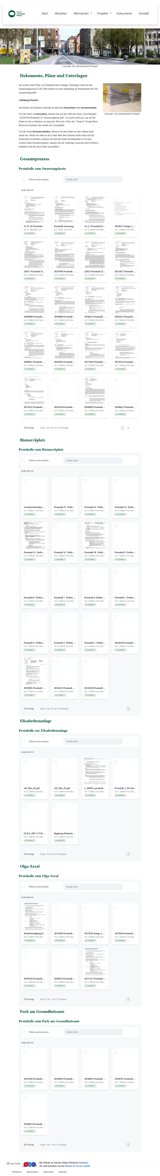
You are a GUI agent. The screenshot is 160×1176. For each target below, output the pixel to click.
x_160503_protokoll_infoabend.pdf (95, 788)
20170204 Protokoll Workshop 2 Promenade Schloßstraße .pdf (125, 933)
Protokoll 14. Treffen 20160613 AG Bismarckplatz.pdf (95, 507)
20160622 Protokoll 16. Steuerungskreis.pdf (125, 407)
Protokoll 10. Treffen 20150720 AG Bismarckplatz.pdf (95, 552)
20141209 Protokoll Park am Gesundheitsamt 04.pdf (34, 1079)
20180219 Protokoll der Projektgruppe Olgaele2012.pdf (65, 979)
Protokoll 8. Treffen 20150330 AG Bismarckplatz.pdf (34, 597)
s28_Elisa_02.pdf (32, 788)
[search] (119, 179)
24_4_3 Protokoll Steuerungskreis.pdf (95, 226)
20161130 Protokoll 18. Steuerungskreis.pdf (65, 407)
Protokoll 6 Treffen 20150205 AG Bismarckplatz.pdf (95, 597)
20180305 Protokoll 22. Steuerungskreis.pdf (65, 362)
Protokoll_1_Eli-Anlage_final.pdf (125, 788)
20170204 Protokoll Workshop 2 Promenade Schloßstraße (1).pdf (65, 933)
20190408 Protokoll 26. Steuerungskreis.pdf (65, 317)
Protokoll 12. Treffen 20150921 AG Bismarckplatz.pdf (34, 552)
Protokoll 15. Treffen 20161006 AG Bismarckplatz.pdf (65, 507)
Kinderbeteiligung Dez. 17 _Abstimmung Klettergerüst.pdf (34, 933)
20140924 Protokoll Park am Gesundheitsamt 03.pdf (65, 1079)
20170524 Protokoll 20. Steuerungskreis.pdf (125, 362)
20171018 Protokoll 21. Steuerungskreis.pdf (95, 362)
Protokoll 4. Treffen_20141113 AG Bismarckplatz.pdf (34, 643)
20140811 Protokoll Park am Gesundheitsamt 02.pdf (95, 1079)
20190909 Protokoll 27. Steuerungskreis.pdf (34, 317)
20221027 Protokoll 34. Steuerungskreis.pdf (125, 271)
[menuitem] (16, 1171)
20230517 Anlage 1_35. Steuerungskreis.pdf (125, 226)
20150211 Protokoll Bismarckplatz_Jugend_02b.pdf (65, 688)
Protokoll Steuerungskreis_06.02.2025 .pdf (65, 226)
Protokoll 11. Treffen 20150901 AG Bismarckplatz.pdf (65, 552)
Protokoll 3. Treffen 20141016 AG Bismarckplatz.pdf (65, 643)
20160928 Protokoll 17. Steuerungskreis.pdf (95, 407)
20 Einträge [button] (31, 428)
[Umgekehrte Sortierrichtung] (58, 179)
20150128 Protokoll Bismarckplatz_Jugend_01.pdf (95, 688)
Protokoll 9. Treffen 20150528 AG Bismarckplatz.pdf (125, 552)
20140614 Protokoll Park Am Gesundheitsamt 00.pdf (34, 1124)
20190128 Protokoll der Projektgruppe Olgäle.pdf (34, 979)
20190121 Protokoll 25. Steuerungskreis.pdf (95, 317)
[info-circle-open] (127, 179)
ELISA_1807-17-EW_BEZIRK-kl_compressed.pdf (34, 833)
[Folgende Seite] (134, 427)
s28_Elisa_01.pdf (62, 788)
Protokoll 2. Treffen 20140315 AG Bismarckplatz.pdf (95, 643)
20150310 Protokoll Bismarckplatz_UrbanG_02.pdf (125, 643)
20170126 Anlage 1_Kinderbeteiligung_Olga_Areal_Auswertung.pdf (95, 933)
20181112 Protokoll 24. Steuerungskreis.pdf (125, 317)
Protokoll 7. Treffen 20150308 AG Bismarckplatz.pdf (65, 597)
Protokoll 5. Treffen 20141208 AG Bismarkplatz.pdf (125, 597)
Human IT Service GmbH (77, 1166)
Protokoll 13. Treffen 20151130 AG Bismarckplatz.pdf (125, 507)
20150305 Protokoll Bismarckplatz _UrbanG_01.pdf (34, 688)
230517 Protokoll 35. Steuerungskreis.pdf (34, 271)
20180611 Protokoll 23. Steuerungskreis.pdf (34, 362)
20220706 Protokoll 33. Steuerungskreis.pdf (65, 271)
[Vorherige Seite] (116, 427)
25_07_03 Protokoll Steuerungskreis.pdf (34, 226)
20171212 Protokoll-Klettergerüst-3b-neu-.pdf (95, 979)
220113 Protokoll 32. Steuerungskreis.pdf (95, 271)
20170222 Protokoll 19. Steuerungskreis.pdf (34, 407)
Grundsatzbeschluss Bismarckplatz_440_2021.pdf (34, 507)
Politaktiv (83, 1163)
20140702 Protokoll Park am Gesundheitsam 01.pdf (125, 1079)
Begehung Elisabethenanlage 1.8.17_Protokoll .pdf (65, 833)
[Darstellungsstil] (135, 179)
